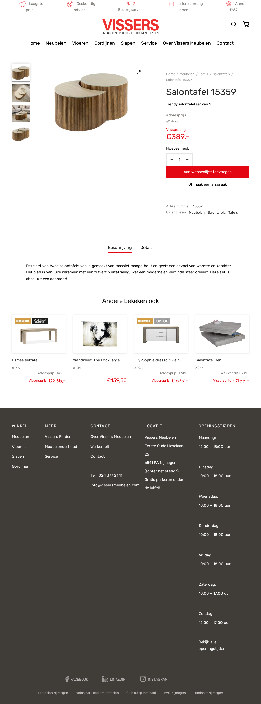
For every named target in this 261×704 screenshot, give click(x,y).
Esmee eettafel (25, 360)
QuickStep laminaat (141, 693)
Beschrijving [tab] (120, 247)
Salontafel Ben (208, 360)
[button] (30, 341)
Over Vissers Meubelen (187, 43)
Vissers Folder (58, 436)
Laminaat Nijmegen (208, 693)
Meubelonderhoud (61, 446)
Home (33, 43)
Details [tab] (146, 247)
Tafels (203, 74)
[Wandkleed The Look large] (100, 334)
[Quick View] (47, 341)
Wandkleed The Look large (96, 360)
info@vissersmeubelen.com (114, 485)
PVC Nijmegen (175, 693)
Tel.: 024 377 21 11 (106, 475)
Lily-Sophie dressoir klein (157, 360)
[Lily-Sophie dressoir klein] (161, 334)
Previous (40, 101)
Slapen (128, 43)
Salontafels (221, 74)
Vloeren (80, 43)
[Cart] (246, 24)
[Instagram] (154, 679)
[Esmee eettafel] (39, 334)
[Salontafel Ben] (222, 334)
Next (142, 101)
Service (149, 43)
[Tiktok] (186, 679)
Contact (225, 43)
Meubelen (56, 43)
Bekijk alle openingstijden (212, 645)
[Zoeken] (234, 24)
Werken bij (99, 446)
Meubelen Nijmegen (53, 693)
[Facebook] (76, 679)
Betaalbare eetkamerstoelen (97, 693)
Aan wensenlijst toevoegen (208, 172)
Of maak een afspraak (207, 184)
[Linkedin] (114, 679)
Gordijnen (104, 43)
